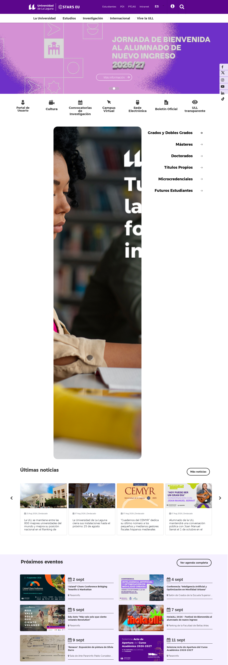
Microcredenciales (175, 179)
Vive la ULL (145, 18)
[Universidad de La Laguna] (70, 7)
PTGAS (132, 6)
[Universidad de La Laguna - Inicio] (42, 7)
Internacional (120, 18)
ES (157, 6)
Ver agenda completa (194, 562)
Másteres (184, 144)
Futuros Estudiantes (174, 190)
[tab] (175, 133)
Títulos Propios (178, 167)
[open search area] (182, 7)
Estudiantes (109, 6)
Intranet (144, 6)
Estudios (69, 18)
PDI (122, 6)
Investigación (93, 18)
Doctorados (182, 156)
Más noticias (198, 471)
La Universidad (44, 18)
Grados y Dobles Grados (170, 132)
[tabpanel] (82, 293)
